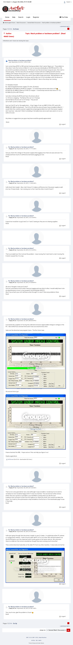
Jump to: (43, 630)
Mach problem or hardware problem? (20, 60)
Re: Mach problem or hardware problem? (21, 147)
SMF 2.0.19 (28, 637)
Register (36, 17)
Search (20, 17)
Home (7, 17)
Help (13, 17)
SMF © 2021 (35, 637)
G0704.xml (11, 459)
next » (68, 26)
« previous (63, 26)
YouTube (64, 17)
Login (28, 17)
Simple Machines (42, 637)
